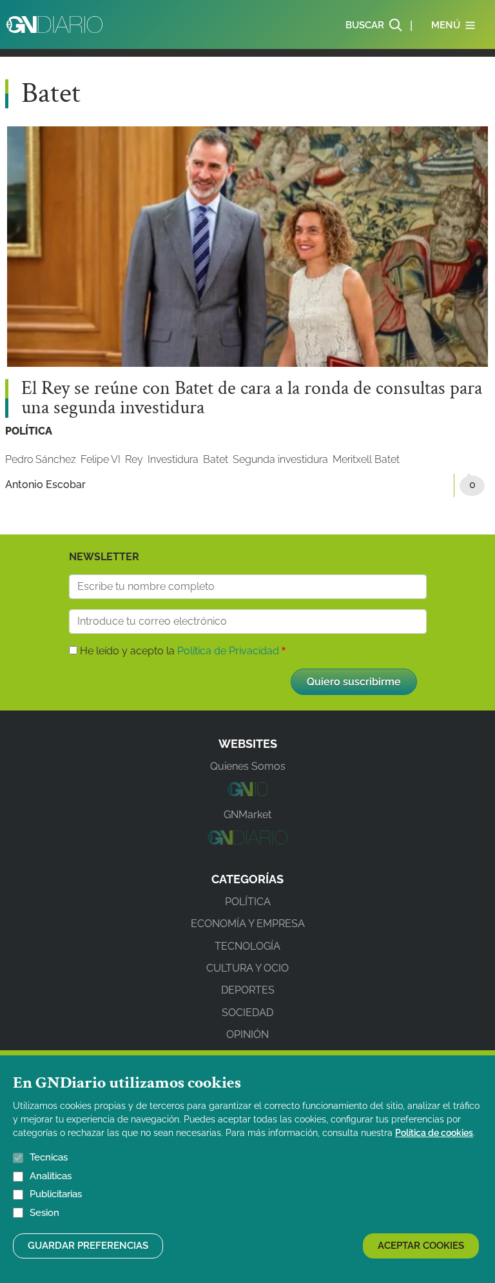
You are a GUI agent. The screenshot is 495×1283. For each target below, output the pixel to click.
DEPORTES (248, 990)
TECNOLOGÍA (247, 946)
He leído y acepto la (179, 651)
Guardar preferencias (88, 1245)
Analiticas (51, 1176)
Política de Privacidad (228, 651)
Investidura (173, 459)
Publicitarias (56, 1194)
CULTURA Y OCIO (247, 968)
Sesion (44, 1213)
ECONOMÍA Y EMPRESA (248, 923)
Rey (134, 459)
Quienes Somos (248, 766)
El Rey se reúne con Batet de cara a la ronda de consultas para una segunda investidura (251, 398)
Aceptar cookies (421, 1245)
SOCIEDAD (247, 1012)
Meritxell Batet (366, 459)
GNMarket (247, 814)
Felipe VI (101, 459)
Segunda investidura (280, 459)
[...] (247, 793)
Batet (215, 459)
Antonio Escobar (45, 484)
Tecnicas (49, 1157)
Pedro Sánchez (40, 459)
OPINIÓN (247, 1034)
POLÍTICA (28, 431)
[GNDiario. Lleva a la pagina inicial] (54, 24)
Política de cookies (434, 1133)
